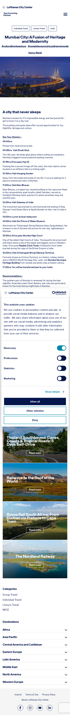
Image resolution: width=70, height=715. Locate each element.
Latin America (11, 659)
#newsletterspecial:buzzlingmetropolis (48, 46)
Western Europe (13, 682)
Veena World (35, 52)
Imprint (18, 694)
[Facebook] (20, 708)
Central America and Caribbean (22, 645)
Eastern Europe (12, 652)
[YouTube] (40, 708)
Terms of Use (32, 694)
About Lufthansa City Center (35, 699)
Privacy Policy (49, 694)
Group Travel (10, 595)
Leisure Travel (39, 28)
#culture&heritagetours (14, 46)
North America (12, 674)
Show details (52, 391)
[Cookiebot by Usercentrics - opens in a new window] (52, 293)
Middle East (10, 667)
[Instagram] (30, 708)
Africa (6, 630)
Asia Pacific (10, 637)
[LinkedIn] (50, 708)
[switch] (61, 358)
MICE (6, 610)
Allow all (35, 401)
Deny (35, 420)
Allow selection (35, 410)
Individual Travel (21, 28)
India (52, 28)
